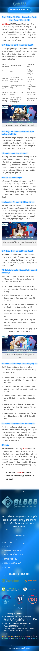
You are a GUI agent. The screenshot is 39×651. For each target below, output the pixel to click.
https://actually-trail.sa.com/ (20, 616)
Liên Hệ (19, 472)
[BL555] (19, 3)
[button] (3, 3)
